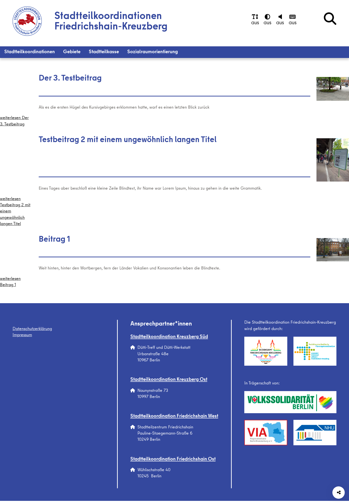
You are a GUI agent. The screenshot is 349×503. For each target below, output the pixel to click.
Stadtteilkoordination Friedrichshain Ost (173, 459)
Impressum (22, 335)
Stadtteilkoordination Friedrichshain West (174, 416)
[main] (174, 180)
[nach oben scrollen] (338, 457)
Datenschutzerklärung (32, 329)
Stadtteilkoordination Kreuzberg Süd (169, 337)
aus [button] (255, 23)
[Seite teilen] (338, 492)
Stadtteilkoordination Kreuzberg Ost (168, 380)
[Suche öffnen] (330, 20)
